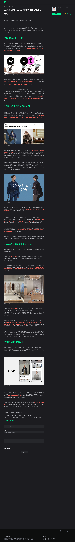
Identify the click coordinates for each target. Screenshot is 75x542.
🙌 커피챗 (66, 13)
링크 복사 (12, 426)
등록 (24, 437)
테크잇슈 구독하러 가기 (9, 420)
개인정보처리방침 (11, 531)
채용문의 (16, 531)
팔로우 (56, 13)
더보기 (23, 452)
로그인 (69, 2)
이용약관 (5, 531)
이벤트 (23, 2)
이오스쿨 (17, 2)
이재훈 (58, 7)
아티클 (13, 2)
